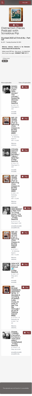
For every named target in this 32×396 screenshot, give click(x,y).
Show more (7, 58)
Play (17, 25)
